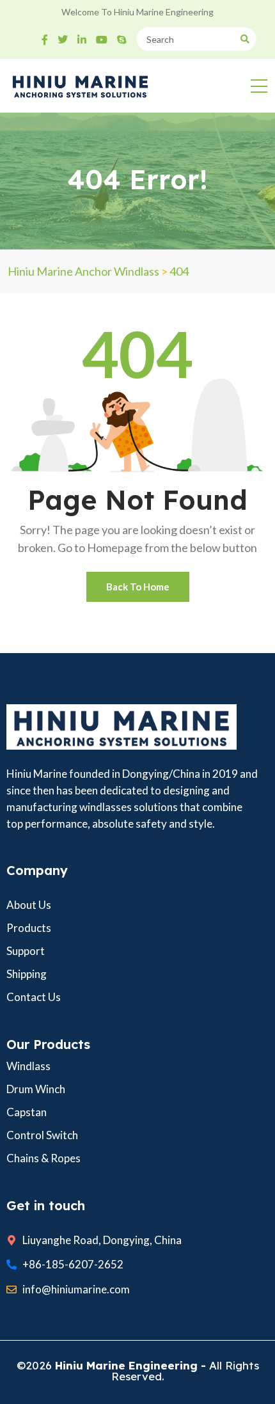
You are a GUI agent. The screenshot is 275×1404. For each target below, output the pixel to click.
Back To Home (137, 586)
